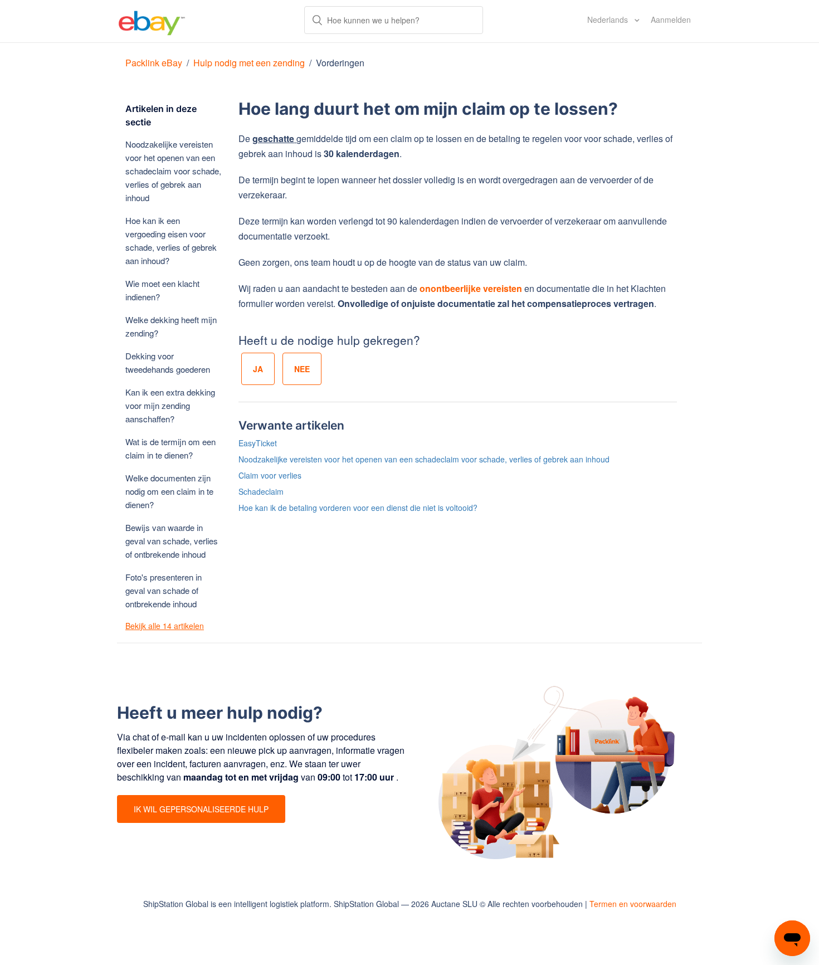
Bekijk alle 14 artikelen (164, 625)
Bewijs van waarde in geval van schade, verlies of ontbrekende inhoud (171, 541)
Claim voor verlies (269, 475)
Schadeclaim (261, 491)
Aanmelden (671, 19)
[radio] (258, 369)
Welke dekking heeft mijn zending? (171, 326)
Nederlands (608, 19)
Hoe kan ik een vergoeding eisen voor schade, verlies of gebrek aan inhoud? (171, 240)
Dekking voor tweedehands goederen (167, 362)
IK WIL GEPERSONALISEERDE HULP (201, 809)
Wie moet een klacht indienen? (162, 290)
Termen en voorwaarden (632, 903)
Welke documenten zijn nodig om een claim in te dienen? (169, 491)
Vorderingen (340, 62)
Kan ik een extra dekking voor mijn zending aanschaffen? (170, 405)
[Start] (152, 21)
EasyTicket (257, 443)
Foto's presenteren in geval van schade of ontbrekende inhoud (163, 590)
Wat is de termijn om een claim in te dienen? (170, 448)
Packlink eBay (153, 62)
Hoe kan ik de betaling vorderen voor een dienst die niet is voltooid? (357, 507)
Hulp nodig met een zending (249, 62)
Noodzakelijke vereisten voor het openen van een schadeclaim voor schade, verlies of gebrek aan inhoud (173, 170)
